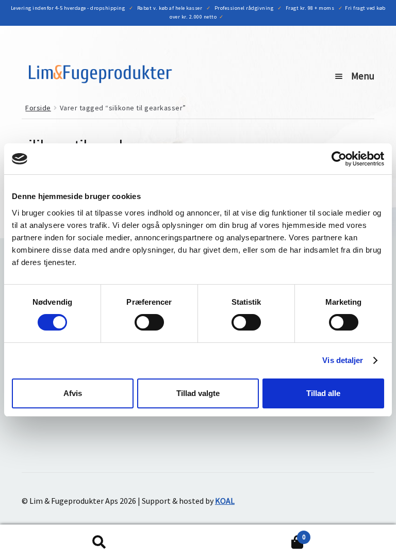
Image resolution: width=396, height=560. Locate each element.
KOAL (225, 501)
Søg (99, 542)
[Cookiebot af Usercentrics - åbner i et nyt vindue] (339, 159)
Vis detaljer (342, 360)
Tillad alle (323, 393)
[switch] (149, 322)
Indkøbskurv (251, 533)
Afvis (72, 393)
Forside (38, 107)
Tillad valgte (198, 393)
